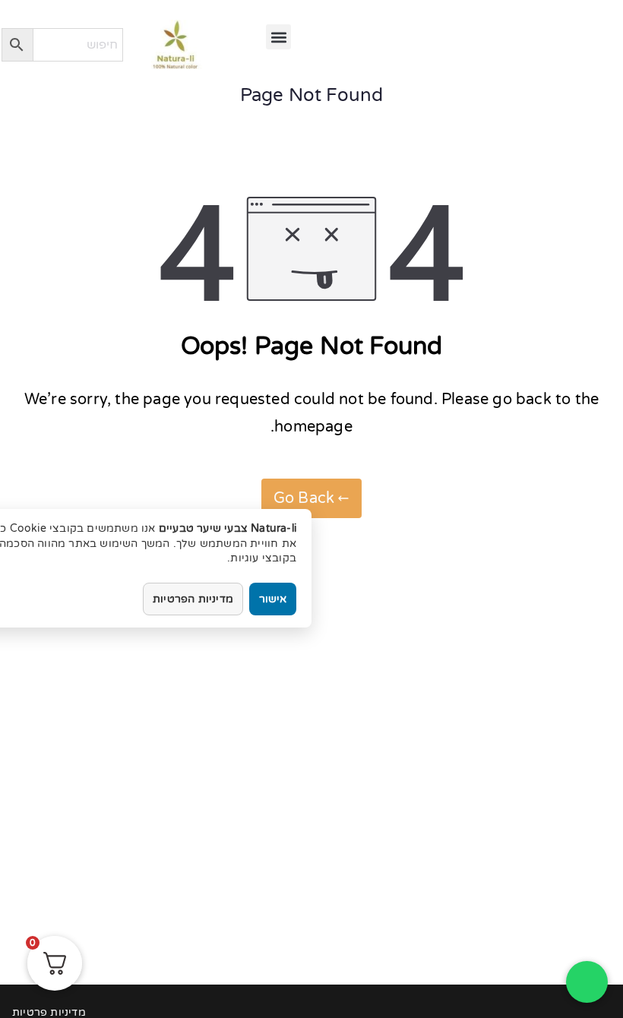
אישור (272, 599)
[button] (278, 36)
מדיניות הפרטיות (193, 599)
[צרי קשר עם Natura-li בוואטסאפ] (587, 982)
